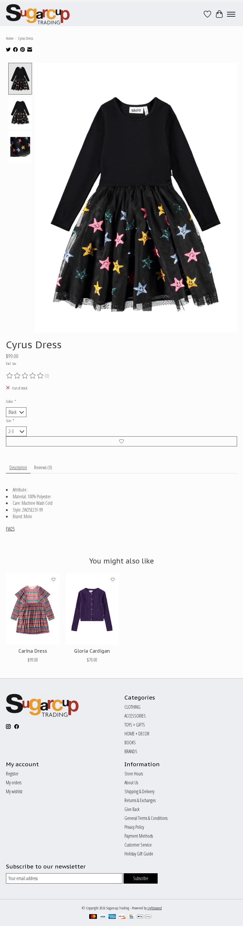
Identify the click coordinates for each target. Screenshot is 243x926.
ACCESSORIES (135, 716)
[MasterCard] (93, 917)
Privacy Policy (134, 827)
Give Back (132, 809)
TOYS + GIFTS (134, 724)
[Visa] (103, 917)
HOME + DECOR (136, 733)
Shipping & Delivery (139, 791)
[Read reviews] (25, 375)
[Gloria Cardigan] (92, 609)
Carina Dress (32, 651)
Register (12, 773)
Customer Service (138, 845)
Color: (11, 401)
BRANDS (130, 751)
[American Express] (112, 917)
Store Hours (133, 773)
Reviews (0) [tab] (43, 467)
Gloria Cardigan (92, 651)
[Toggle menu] (231, 14)
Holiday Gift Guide (138, 853)
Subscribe (140, 878)
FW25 (10, 529)
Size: (10, 420)
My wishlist (14, 791)
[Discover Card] (122, 917)
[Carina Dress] (32, 609)
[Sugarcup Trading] (38, 14)
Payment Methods (138, 836)
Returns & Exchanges (140, 800)
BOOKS (130, 742)
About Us (131, 782)
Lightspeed (155, 908)
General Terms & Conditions (145, 818)
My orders (13, 782)
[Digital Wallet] (144, 917)
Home (10, 38)
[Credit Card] (131, 917)
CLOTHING (132, 707)
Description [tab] (18, 467)
